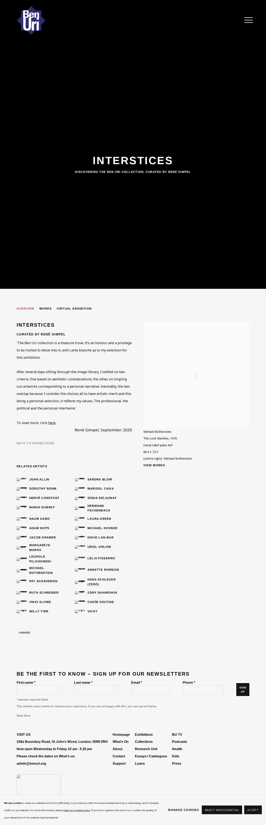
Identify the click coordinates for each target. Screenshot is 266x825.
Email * (136, 682)
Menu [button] (246, 20)
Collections (144, 741)
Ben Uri (31, 20)
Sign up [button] (242, 689)
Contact (119, 756)
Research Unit (146, 749)
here (51, 423)
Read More (24, 715)
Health (177, 749)
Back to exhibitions (35, 443)
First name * (26, 682)
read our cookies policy (76, 810)
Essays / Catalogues (151, 756)
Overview (25, 308)
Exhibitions (144, 734)
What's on (67, 756)
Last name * (83, 682)
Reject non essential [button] (222, 810)
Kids (175, 756)
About (117, 749)
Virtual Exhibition (74, 308)
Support (119, 763)
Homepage (121, 734)
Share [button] (25, 632)
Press (176, 763)
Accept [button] (253, 810)
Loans (140, 763)
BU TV (177, 734)
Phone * (189, 682)
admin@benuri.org (31, 763)
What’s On (121, 741)
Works (45, 308)
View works (154, 465)
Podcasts (179, 741)
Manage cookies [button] (183, 809)
